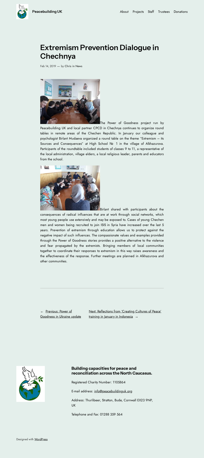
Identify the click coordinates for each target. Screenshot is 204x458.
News (79, 66)
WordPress (41, 439)
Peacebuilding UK (47, 11)
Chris (68, 66)
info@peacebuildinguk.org (113, 391)
